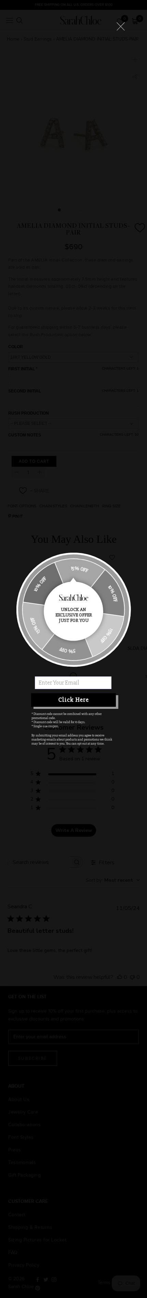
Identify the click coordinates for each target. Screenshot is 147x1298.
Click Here (73, 699)
